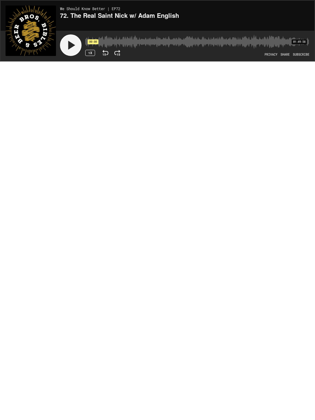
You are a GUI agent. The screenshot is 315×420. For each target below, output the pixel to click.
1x (90, 53)
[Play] (71, 45)
